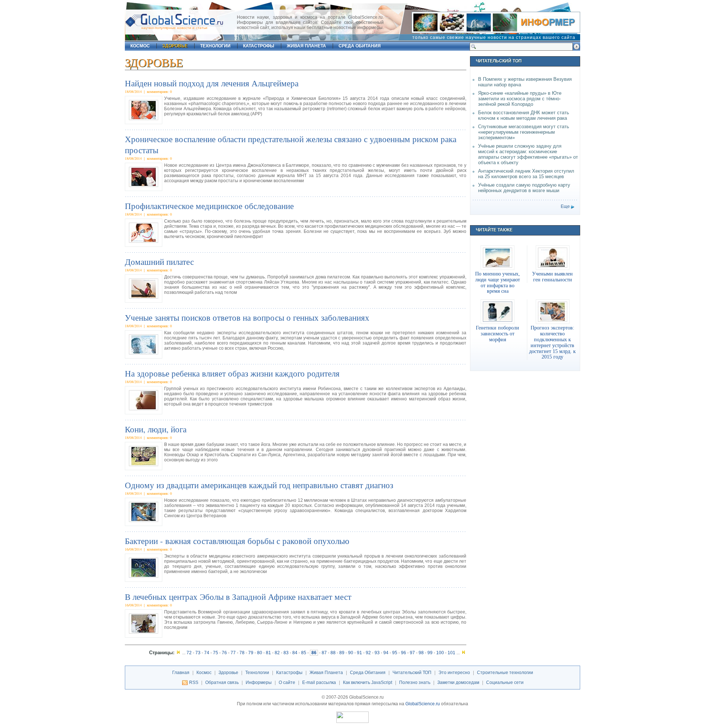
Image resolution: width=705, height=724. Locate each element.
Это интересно (454, 672)
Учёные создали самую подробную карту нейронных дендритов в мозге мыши (524, 187)
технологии (215, 45)
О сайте (287, 682)
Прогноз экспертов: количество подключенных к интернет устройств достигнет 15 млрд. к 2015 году (552, 342)
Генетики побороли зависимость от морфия (497, 333)
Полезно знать (414, 682)
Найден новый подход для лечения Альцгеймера (212, 83)
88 (333, 652)
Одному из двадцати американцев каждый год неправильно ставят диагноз (259, 484)
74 (206, 652)
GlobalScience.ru (422, 703)
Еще (565, 206)
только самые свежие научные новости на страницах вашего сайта (493, 37)
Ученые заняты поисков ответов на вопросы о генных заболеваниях (247, 317)
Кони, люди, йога (156, 429)
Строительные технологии (505, 672)
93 (377, 652)
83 (286, 652)
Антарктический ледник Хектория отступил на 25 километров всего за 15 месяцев (526, 173)
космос (140, 45)
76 (224, 652)
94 (385, 652)
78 (242, 652)
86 (314, 652)
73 (197, 652)
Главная (180, 672)
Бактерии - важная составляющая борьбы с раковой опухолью (237, 540)
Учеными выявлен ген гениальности (552, 276)
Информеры (259, 682)
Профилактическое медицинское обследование (209, 205)
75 (215, 652)
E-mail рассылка (319, 682)
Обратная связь (222, 682)
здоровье (175, 45)
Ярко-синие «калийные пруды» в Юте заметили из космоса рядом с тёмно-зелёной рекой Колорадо (519, 98)
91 (359, 652)
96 (403, 652)
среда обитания (360, 45)
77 (233, 652)
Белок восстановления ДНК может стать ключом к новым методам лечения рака (523, 115)
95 (394, 652)
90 (350, 652)
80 (259, 652)
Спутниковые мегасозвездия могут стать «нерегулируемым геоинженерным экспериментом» (523, 132)
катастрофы (258, 45)
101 (451, 652)
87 (324, 652)
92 (368, 652)
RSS (193, 682)
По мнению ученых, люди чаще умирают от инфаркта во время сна (497, 282)
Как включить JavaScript (367, 682)
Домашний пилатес (159, 261)
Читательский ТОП (412, 672)
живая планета (306, 45)
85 (303, 652)
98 (421, 652)
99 (430, 652)
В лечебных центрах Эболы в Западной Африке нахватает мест (238, 596)
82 (277, 652)
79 (250, 652)
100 (440, 652)
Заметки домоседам (458, 682)
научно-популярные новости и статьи (174, 28)
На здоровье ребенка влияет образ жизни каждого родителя (232, 373)
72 (189, 652)
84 (294, 652)
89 (341, 652)
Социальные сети (505, 682)
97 (412, 652)
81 (268, 652)
